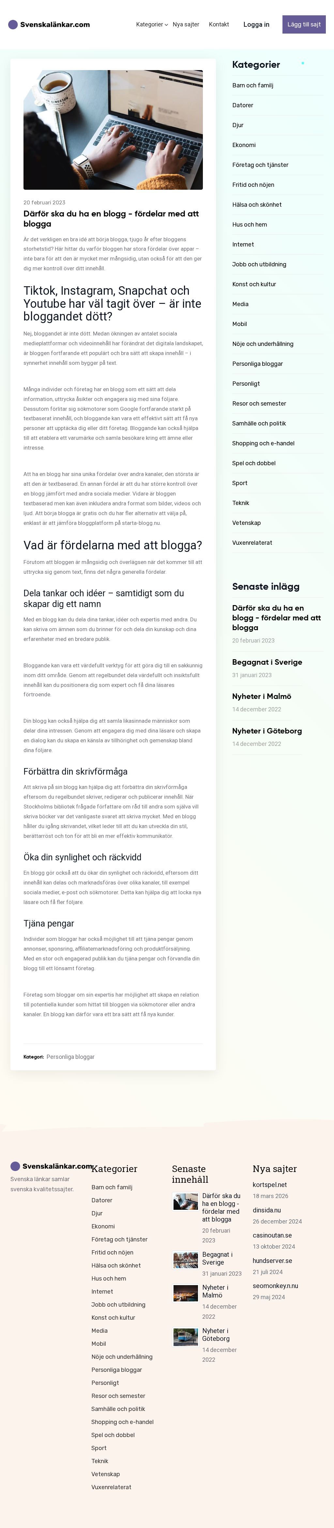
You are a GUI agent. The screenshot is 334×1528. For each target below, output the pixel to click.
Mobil (239, 324)
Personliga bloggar (257, 363)
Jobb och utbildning (259, 264)
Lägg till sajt (304, 24)
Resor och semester (259, 403)
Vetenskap (246, 523)
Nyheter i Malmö (215, 1291)
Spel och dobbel (254, 463)
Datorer (242, 105)
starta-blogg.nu (141, 523)
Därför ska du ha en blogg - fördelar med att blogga (221, 1207)
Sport (240, 483)
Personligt (246, 383)
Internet (243, 244)
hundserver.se (272, 1261)
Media (240, 304)
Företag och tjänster (260, 165)
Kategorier (149, 24)
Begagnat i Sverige (217, 1258)
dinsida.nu (267, 1210)
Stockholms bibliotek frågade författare (72, 806)
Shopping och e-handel (263, 443)
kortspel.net (270, 1185)
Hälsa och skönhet (257, 204)
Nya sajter (186, 24)
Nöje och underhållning (263, 344)
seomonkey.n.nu (275, 1286)
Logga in (256, 24)
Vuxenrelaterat (252, 542)
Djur (237, 125)
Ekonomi (244, 145)
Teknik (240, 503)
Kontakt (219, 24)
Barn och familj (252, 85)
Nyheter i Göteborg (216, 1335)
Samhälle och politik (259, 423)
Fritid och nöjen (253, 184)
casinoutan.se (272, 1235)
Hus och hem (249, 224)
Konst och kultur (254, 284)
